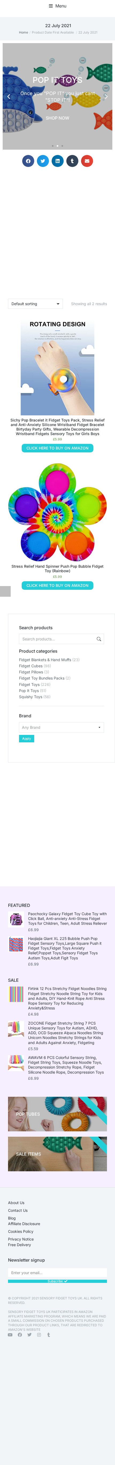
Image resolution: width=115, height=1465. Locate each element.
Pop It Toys (29, 690)
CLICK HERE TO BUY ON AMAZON (57, 448)
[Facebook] (20, 1335)
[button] (57, 6)
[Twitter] (29, 1335)
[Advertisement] (57, 820)
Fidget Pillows (31, 672)
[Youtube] (10, 1335)
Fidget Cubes (31, 666)
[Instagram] (39, 1335)
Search (98, 639)
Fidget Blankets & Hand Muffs (45, 659)
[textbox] (61, 727)
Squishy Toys (30, 696)
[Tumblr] (49, 1335)
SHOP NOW (57, 118)
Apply (26, 738)
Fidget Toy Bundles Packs (41, 678)
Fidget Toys (29, 684)
